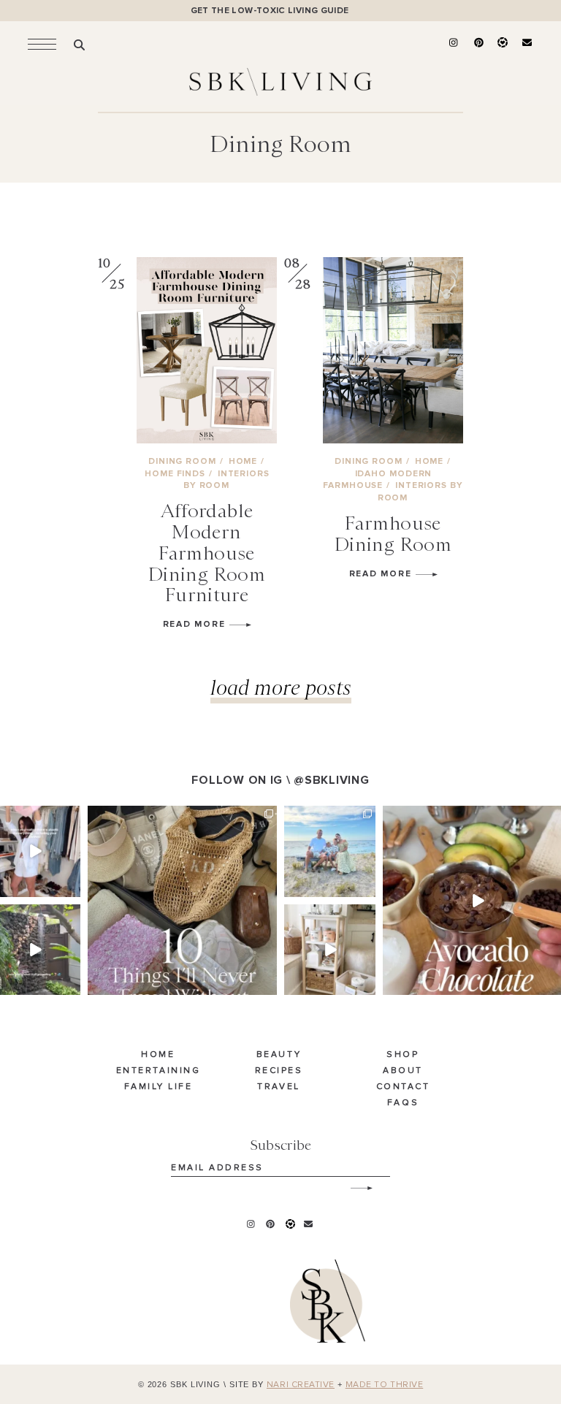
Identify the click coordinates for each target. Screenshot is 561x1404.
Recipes (279, 1071)
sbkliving (33, 817)
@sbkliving (331, 780)
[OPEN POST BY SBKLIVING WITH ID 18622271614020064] (182, 900)
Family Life (158, 1087)
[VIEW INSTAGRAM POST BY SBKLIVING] (71, 888)
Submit (353, 1183)
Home (158, 1054)
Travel (278, 1087)
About (403, 1071)
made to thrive (385, 1385)
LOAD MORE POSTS (280, 687)
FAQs (403, 1103)
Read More (196, 624)
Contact (403, 1087)
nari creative (301, 1385)
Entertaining (158, 1071)
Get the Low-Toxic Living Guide (270, 10)
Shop (402, 1054)
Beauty (278, 1054)
